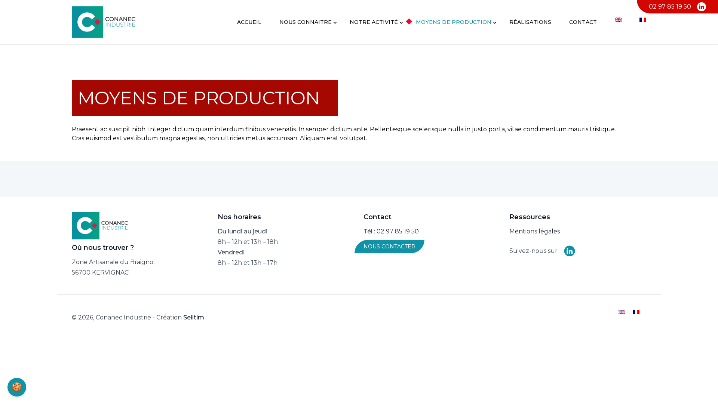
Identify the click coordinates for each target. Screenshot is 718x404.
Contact (583, 22)
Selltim (193, 317)
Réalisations (530, 22)
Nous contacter (389, 246)
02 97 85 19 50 (670, 6)
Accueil (249, 22)
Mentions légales (534, 231)
